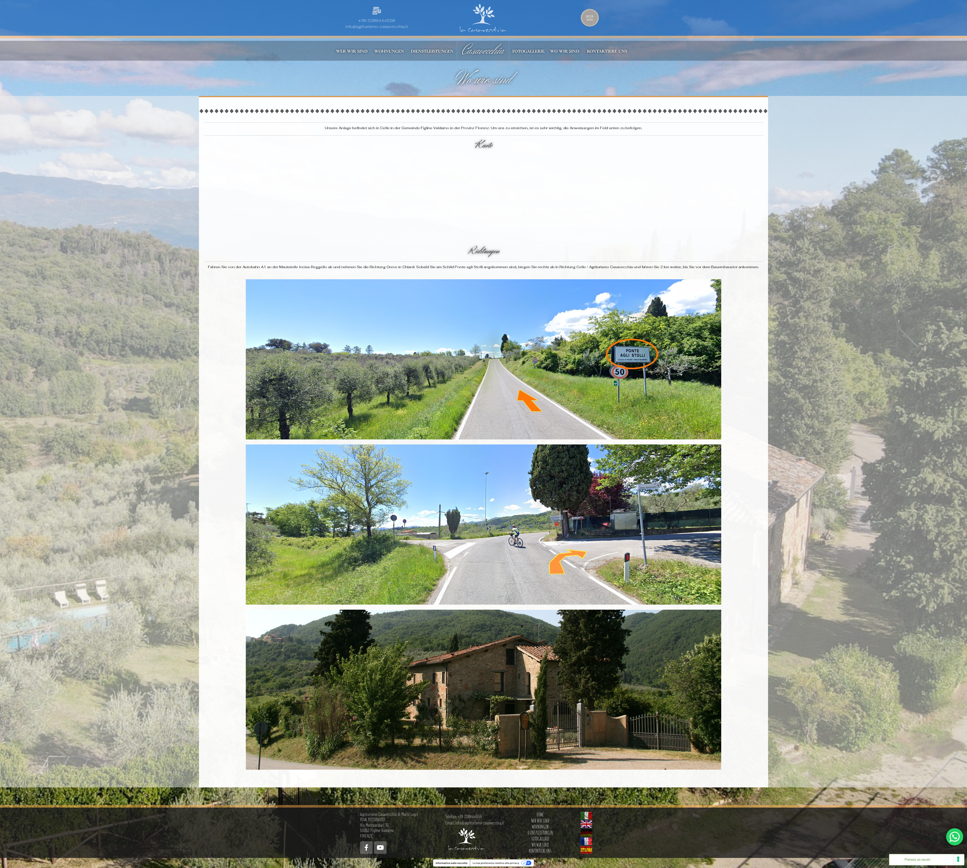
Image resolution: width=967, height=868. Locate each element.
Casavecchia (483, 50)
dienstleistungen (432, 50)
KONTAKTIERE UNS (540, 851)
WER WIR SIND (540, 820)
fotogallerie (528, 50)
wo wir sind (564, 50)
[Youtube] (380, 847)
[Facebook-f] (366, 847)
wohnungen (389, 50)
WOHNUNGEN (540, 826)
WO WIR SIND (540, 845)
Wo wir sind (483, 79)
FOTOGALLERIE (540, 839)
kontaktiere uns (607, 50)
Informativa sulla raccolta (451, 862)
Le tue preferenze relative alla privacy (496, 862)
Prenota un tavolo (917, 859)
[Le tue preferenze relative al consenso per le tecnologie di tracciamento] (958, 859)
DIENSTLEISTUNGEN (540, 832)
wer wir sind (351, 50)
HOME (540, 814)
